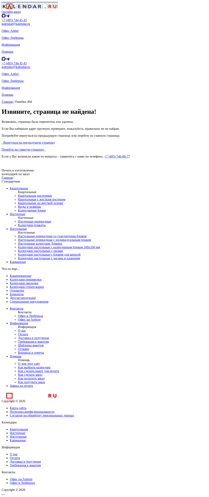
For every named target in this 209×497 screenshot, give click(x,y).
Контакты (16, 308)
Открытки (17, 290)
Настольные (18, 229)
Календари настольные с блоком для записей (49, 254)
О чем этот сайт (29, 363)
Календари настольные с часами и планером (49, 258)
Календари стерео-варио (27, 287)
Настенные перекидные (34, 221)
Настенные (17, 214)
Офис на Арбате (29, 319)
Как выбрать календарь (34, 367)
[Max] (4, 16)
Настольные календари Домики (40, 243)
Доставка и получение (33, 338)
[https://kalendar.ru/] (104, 6)
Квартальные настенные (35, 195)
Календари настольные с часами (40, 251)
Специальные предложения (29, 301)
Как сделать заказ (30, 374)
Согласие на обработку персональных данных (42, 415)
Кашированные (20, 276)
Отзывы (23, 349)
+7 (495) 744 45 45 (14, 20)
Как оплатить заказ (31, 378)
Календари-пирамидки (26, 279)
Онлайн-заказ (11, 11)
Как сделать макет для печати (38, 371)
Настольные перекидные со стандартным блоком (52, 236)
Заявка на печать (21, 385)
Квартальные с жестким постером (41, 199)
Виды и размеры (29, 206)
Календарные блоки (32, 210)
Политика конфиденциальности (32, 411)
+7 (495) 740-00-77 (117, 156)
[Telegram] (8, 16)
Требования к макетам (33, 341)
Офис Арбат (10, 30)
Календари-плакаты (32, 225)
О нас (22, 330)
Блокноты (17, 294)
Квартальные (19, 188)
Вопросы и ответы (31, 352)
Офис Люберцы (13, 37)
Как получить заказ (31, 382)
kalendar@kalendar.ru (16, 24)
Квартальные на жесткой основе (40, 203)
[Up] (3, 494)
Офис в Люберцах (30, 316)
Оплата (23, 334)
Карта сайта (18, 408)
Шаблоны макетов (31, 345)
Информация (11, 44)
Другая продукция (23, 298)
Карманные (18, 262)
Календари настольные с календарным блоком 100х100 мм (59, 247)
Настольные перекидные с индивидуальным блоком (54, 240)
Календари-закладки (24, 283)
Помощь (7, 51)
